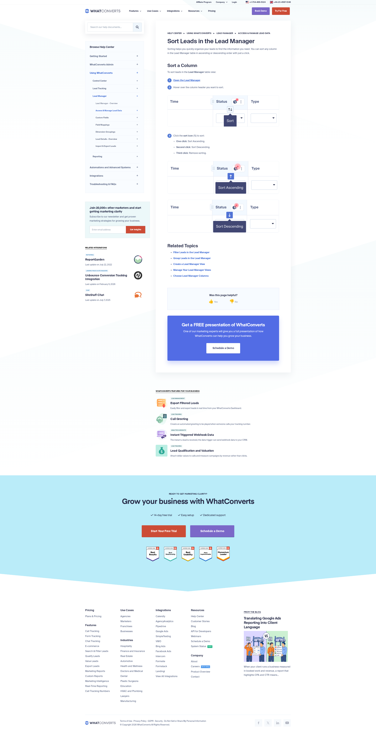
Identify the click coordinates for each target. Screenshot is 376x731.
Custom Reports (94, 676)
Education (125, 686)
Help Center (174, 33)
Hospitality (126, 646)
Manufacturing (128, 701)
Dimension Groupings (105, 132)
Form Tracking (92, 636)
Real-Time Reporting (96, 686)
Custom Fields (102, 117)
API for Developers (201, 631)
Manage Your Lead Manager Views (192, 270)
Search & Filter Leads (96, 651)
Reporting (97, 156)
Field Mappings (103, 125)
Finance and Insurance (132, 651)
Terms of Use (126, 721)
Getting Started (98, 56)
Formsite (160, 661)
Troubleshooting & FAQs (103, 184)
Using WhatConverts (101, 72)
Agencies (125, 616)
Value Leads (91, 661)
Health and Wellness (131, 666)
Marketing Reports (95, 671)
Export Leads (92, 666)
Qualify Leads (92, 656)
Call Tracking (92, 631)
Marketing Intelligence (97, 681)
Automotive (126, 661)
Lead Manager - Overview (107, 103)
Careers (200, 666)
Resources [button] (194, 11)
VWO (158, 641)
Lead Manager (99, 96)
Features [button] (134, 11)
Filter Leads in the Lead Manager (191, 252)
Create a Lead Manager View (189, 264)
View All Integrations (166, 676)
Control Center (100, 80)
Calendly (160, 616)
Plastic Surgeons (129, 681)
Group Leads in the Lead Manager (192, 258)
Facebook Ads (163, 651)
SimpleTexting (163, 636)
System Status (201, 646)
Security (159, 721)
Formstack (161, 666)
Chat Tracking (92, 641)
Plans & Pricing (93, 616)
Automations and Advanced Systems (110, 167)
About (194, 661)
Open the (186, 80)
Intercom (160, 656)
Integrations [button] (173, 11)
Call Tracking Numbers (97, 691)
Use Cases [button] (153, 11)
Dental (123, 676)
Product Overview (200, 671)
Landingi (160, 671)
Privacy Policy (140, 721)
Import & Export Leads (106, 146)
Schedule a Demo (200, 641)
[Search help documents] (137, 27)
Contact (195, 676)
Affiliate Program (204, 2)
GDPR (151, 721)
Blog (193, 626)
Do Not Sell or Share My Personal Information (185, 721)
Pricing (211, 11)
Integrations (96, 175)
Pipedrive (161, 626)
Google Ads (162, 631)
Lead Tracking (99, 88)
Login (234, 2)
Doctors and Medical (131, 671)
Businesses (126, 631)
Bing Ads (160, 646)
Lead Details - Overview (106, 139)
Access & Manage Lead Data (109, 110)
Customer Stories (200, 621)
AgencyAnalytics (164, 621)
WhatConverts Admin (102, 64)
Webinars (196, 636)
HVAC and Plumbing (131, 691)
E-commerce (92, 646)
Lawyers (124, 696)
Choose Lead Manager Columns (191, 275)
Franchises (126, 626)
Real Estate (126, 656)
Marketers (125, 621)
